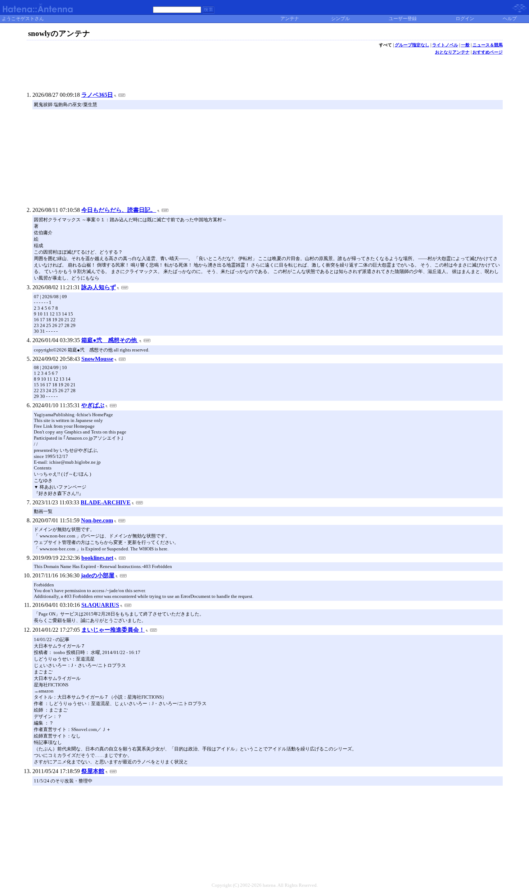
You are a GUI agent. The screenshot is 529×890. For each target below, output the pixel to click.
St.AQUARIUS (100, 605)
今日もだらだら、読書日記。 (118, 210)
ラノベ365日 (97, 95)
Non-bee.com (97, 520)
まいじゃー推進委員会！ (113, 630)
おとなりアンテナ (452, 52)
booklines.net (97, 558)
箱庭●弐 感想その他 (109, 340)
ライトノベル (445, 44)
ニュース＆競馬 (488, 44)
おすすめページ (488, 52)
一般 (465, 44)
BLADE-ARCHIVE (106, 502)
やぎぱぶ (92, 405)
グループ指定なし (412, 44)
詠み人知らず (98, 287)
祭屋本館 (92, 771)
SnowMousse (97, 359)
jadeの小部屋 (97, 575)
